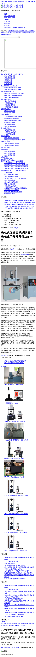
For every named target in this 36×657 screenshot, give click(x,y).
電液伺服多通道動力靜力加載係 (14, 421)
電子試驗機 (6, 625)
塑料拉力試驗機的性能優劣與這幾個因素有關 (19, 567)
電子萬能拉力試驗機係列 (9, 86)
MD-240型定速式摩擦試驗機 (13, 384)
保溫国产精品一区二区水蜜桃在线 (15, 188)
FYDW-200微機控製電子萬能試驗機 (16, 495)
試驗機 (13, 249)
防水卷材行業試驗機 (11, 174)
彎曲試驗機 (4, 149)
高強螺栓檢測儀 (9, 180)
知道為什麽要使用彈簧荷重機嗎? (15, 361)
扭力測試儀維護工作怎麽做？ (14, 569)
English (3, 3)
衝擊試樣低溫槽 (9, 105)
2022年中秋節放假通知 (16, 202)
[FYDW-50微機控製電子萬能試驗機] (14, 531)
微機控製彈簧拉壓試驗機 (12, 120)
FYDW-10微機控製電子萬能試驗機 (15, 551)
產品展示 (4, 366)
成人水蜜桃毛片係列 (7, 159)
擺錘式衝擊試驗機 (10, 101)
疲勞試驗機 (8, 82)
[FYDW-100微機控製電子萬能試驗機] (14, 512)
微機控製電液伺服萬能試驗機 (14, 93)
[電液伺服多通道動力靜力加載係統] (14, 420)
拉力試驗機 (21, 625)
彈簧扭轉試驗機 (9, 122)
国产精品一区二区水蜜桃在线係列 (12, 74)
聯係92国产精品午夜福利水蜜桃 (24, 1)
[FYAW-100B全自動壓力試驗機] (14, 475)
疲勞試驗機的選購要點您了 (18, 33)
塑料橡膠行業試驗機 (11, 182)
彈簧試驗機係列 (6, 114)
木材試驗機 (8, 172)
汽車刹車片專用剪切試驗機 (13, 192)
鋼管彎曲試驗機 (9, 153)
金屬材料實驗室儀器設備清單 (23, 208)
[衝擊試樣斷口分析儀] (14, 402)
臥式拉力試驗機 (9, 76)
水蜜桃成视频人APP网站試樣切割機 (16, 168)
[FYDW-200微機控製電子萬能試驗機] (14, 494)
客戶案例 (11, 1)
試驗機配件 (4, 157)
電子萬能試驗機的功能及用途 (14, 616)
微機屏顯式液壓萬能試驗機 (13, 95)
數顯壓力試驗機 (9, 130)
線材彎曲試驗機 (9, 155)
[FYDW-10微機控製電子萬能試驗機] (14, 549)
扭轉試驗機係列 (6, 109)
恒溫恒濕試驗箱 (9, 193)
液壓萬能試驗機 (23, 623)
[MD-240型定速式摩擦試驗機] (14, 383)
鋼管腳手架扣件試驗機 (11, 190)
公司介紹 (4, 1)
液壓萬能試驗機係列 (7, 91)
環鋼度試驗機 (5, 141)
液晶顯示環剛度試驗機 (11, 145)
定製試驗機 (8, 84)
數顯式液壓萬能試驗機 (11, 97)
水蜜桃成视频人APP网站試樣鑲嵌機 (16, 167)
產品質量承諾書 (9, 563)
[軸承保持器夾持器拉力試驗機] (14, 457)
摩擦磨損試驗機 (9, 78)
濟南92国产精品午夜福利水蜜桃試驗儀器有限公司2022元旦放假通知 (19, 206)
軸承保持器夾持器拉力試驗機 (14, 363)
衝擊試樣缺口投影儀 (11, 107)
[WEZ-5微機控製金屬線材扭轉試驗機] (14, 438)
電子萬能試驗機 (12, 623)
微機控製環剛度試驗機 (11, 143)
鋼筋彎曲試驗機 (9, 151)
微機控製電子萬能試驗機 (12, 89)
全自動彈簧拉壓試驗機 (11, 118)
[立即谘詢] (4, 355)
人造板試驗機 (5, 147)
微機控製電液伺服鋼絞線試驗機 (14, 140)
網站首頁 (4, 623)
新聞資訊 (16, 228)
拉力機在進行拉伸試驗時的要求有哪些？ (17, 571)
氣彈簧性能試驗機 (10, 126)
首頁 (5, 14)
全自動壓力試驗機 (10, 132)
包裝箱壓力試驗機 (10, 186)
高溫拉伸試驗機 (9, 184)
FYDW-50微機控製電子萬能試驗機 (15, 532)
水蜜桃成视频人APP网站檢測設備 (12, 161)
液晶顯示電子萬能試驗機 (12, 87)
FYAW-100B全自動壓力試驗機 (14, 477)
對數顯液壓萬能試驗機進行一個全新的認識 (18, 573)
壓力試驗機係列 (6, 128)
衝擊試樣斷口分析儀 (11, 403)
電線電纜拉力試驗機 (11, 176)
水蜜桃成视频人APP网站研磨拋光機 (16, 165)
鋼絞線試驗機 (5, 136)
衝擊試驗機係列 (6, 99)
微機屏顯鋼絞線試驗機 (11, 138)
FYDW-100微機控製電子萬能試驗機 (16, 514)
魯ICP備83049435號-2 (8, 647)
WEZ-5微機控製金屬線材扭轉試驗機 (16, 440)
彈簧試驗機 (25, 254)
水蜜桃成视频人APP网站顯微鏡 (14, 163)
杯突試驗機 (8, 80)
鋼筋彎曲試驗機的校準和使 (17, 31)
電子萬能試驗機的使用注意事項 (14, 565)
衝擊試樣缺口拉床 (10, 103)
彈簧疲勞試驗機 (9, 124)
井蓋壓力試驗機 (9, 134)
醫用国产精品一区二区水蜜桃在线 (15, 178)
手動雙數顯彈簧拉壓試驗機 (13, 116)
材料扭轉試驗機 (9, 111)
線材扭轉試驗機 (9, 113)
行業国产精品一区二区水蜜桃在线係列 (13, 170)
